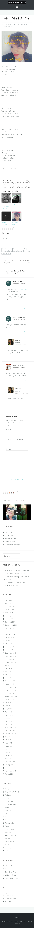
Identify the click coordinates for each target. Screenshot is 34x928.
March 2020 (9, 613)
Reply (26, 309)
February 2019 (10, 634)
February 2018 (10, 647)
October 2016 (10, 693)
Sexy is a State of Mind (21, 570)
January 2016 (9, 721)
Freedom (8, 810)
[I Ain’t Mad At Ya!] (17, 47)
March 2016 (9, 715)
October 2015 (10, 730)
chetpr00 (16, 366)
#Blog (7, 789)
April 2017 (8, 675)
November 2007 (10, 771)
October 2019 (10, 622)
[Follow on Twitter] (5, 493)
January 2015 (9, 755)
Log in (7, 893)
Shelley (7, 570)
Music (7, 817)
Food (7, 807)
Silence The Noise (11, 532)
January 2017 (9, 684)
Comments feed (10, 899)
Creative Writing (7, 249)
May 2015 (8, 746)
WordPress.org (10, 902)
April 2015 (8, 749)
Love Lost (5, 251)
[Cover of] (17, 512)
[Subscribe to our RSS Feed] (9, 493)
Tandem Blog (6, 253)
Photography (9, 823)
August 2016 (9, 699)
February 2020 (10, 616)
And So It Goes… (15, 223)
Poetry (10, 26)
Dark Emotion (17, 249)
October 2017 (10, 659)
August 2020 (9, 609)
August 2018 (9, 641)
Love (5, 26)
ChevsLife (8, 573)
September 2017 (11, 662)
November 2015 (10, 727)
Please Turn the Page (12, 545)
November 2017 (10, 656)
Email (8, 439)
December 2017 (10, 653)
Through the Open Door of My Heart (6, 206)
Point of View (9, 829)
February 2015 (10, 752)
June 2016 (8, 706)
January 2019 (9, 637)
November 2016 (10, 690)
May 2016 (8, 709)
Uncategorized (10, 848)
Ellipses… (15, 204)
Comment (10, 449)
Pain (10, 251)
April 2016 (8, 712)
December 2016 (10, 687)
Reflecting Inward (11, 835)
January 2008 (9, 765)
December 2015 (10, 724)
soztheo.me (17, 281)
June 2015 (8, 743)
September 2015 (11, 734)
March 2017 (9, 678)
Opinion (8, 820)
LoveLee (8, 582)
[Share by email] (12, 229)
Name (8, 430)
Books (7, 798)
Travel (7, 845)
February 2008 (10, 762)
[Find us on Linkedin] (7, 493)
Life (24, 249)
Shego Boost (9, 842)
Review (7, 838)
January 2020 (9, 619)
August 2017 (9, 665)
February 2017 (10, 681)
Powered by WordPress (10, 921)
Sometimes (9, 535)
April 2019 (8, 631)
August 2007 (9, 774)
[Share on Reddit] (6, 229)
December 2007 (10, 768)
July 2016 (8, 703)
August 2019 (9, 628)
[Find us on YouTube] (11, 493)
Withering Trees (10, 541)
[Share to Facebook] (2, 229)
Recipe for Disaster (5, 223)
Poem (15, 251)
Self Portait (27, 251)
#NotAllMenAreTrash (12, 792)
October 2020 (10, 606)
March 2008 (9, 758)
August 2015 (9, 737)
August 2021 (9, 603)
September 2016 (11, 696)
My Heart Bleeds (11, 579)
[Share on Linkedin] (10, 229)
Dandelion (16, 585)
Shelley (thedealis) (22, 24)
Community (9, 801)
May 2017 (8, 672)
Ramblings (8, 832)
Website (20, 439)
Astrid (28, 921)
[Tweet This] (4, 229)
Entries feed (9, 896)
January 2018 (9, 650)
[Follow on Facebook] (3, 493)
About (17, 917)
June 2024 (8, 600)
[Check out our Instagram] (13, 493)
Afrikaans (8, 795)
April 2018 (8, 644)
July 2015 (8, 740)
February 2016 (10, 718)
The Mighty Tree (10, 538)
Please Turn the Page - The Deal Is (17, 577)
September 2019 (11, 625)
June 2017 (8, 668)
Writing (7, 851)
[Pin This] (8, 229)
